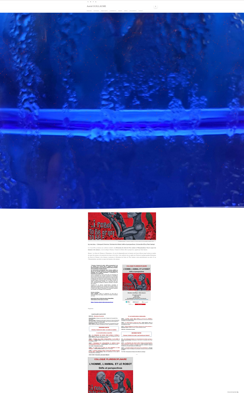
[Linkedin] (96, 1)
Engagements (133, 10)
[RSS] (88, 1)
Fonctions (96, 10)
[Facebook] (93, 1)
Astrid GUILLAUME (96, 6)
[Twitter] (90, 1)
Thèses (126, 10)
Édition (120, 10)
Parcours (89, 10)
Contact (141, 10)
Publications (104, 10)
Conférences (113, 10)
